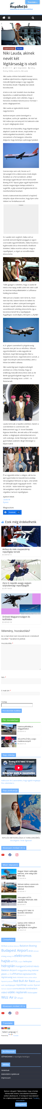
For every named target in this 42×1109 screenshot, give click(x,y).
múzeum (20, 977)
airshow (10, 946)
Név (3, 677)
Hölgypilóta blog (24, 970)
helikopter (27, 961)
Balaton (24, 945)
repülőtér (30, 985)
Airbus (32, 68)
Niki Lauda (24, 71)
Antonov (16, 946)
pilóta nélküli (33, 977)
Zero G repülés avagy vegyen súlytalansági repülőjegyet (16, 584)
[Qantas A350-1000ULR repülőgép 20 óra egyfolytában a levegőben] (8, 922)
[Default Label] (17, 1013)
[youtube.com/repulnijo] (3, 1013)
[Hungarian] (8, 1028)
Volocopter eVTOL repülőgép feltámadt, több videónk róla (27, 899)
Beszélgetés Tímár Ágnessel (21, 840)
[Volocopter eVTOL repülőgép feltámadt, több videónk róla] (8, 896)
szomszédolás (18, 988)
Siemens (4, 989)
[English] (2, 1028)
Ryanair (37, 985)
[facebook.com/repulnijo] (10, 1013)
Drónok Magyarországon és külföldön (16, 618)
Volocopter (32, 992)
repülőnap (21, 984)
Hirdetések (5, 1070)
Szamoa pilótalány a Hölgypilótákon (25, 727)
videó (4, 992)
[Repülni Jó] (21, 2)
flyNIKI (6, 502)
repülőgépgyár (10, 985)
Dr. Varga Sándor (21, 68)
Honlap (4, 702)
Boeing (5, 71)
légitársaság (6, 977)
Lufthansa (16, 973)
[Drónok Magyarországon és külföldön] (21, 595)
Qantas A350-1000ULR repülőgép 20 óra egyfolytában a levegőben (27, 925)
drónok (36, 951)
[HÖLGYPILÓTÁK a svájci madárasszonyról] (8, 738)
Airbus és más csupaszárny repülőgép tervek (16, 550)
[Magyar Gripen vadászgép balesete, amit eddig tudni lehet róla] (8, 870)
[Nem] (39, 1098)
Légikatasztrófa (29, 974)
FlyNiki (11, 71)
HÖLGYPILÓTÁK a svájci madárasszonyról (27, 740)
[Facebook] (10, 854)
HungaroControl (24, 966)
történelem (31, 988)
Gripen (20, 962)
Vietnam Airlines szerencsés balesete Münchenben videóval (28, 886)
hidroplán (8, 966)
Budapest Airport (14, 950)
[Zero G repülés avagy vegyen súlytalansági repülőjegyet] (21, 561)
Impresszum (6, 1078)
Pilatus (26, 977)
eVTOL (14, 961)
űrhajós (20, 998)
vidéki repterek (17, 992)
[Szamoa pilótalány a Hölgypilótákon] (8, 725)
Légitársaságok (9, 48)
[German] (5, 1028)
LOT (8, 974)
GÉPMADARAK (6, 1056)
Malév (15, 977)
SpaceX (9, 989)
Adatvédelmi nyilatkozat (10, 1074)
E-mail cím (6, 690)
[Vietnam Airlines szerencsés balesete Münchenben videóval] (8, 883)
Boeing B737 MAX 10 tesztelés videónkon (26, 911)
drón (30, 950)
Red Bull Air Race (24, 981)
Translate (15, 1035)
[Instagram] (17, 854)
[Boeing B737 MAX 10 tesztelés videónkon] (8, 909)
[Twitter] (3, 854)
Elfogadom (21, 1104)
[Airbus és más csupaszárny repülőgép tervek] (21, 527)
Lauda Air (17, 71)
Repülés (19, 48)
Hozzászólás (7, 643)
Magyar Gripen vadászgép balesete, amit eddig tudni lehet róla (27, 873)
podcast (10, 981)
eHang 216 (10, 956)
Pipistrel (4, 981)
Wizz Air (7, 997)
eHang (3, 956)
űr (15, 997)
